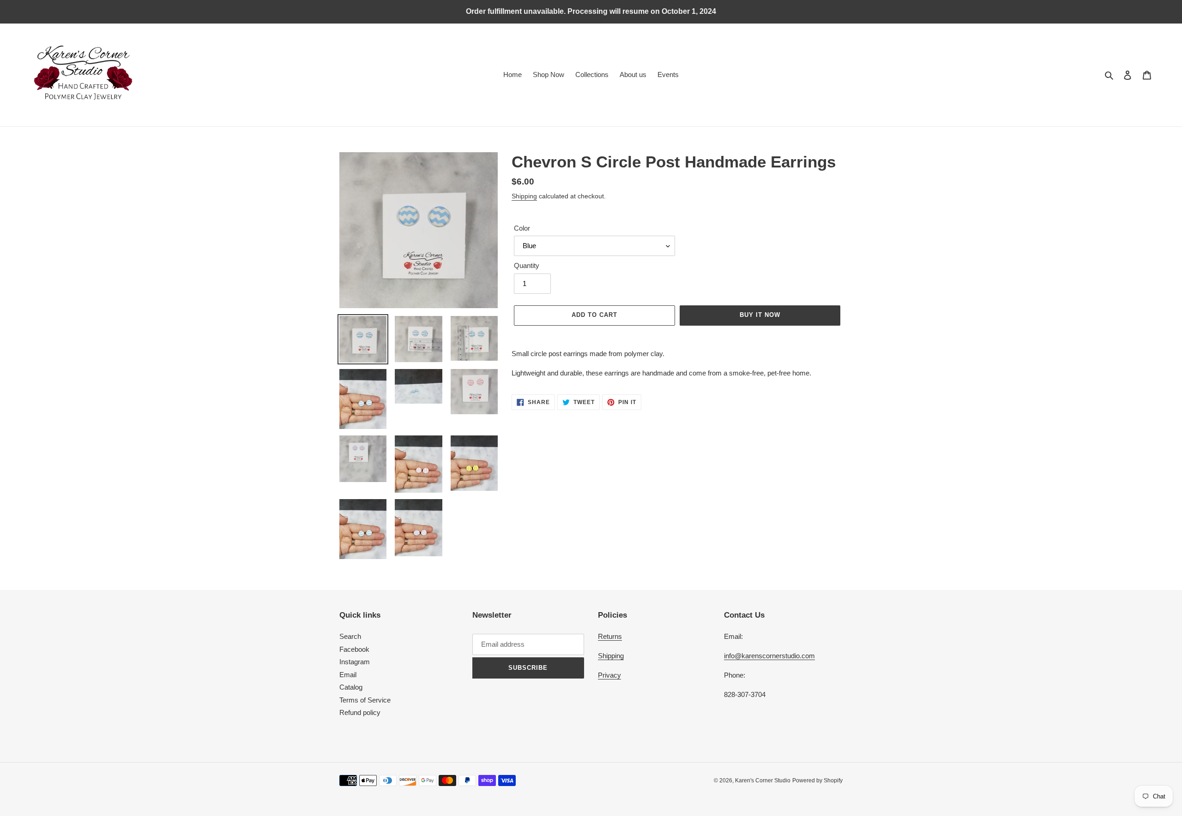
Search (350, 636)
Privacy (609, 675)
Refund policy (359, 712)
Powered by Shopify (817, 780)
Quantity (526, 265)
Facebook (354, 649)
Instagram (354, 662)
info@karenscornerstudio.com (769, 656)
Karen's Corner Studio (762, 780)
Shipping (524, 196)
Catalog (350, 687)
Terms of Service (365, 700)
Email (347, 675)
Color (522, 228)
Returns (610, 636)
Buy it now (760, 314)
